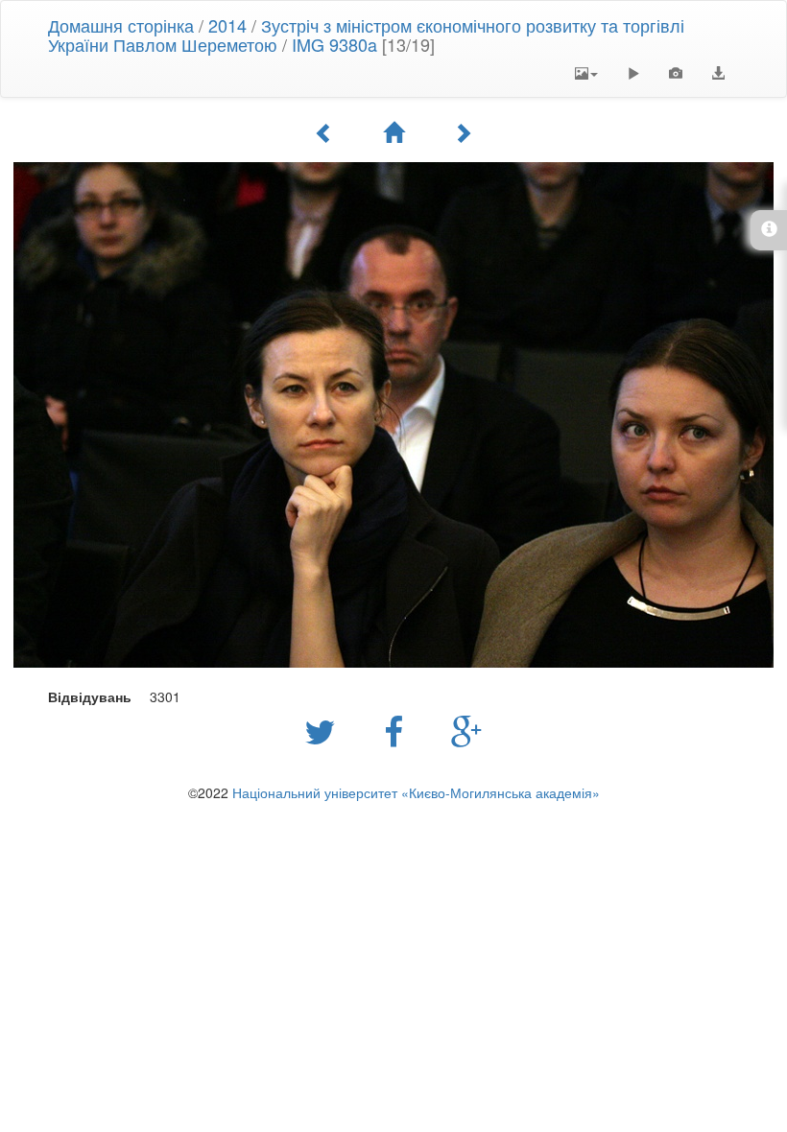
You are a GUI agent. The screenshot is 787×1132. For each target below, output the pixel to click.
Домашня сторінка (121, 24)
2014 (227, 24)
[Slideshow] (633, 73)
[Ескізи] (393, 132)
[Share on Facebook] (398, 730)
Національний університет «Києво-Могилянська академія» (416, 792)
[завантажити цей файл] (718, 73)
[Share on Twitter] (325, 730)
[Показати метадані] (676, 73)
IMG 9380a (334, 44)
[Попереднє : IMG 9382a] (324, 132)
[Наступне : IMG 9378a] (462, 132)
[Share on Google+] (467, 730)
